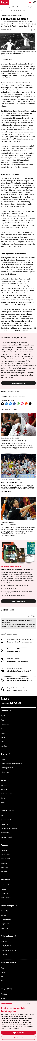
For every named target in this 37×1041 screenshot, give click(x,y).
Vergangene (5, 924)
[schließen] (34, 1003)
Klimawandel (5, 772)
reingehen (4, 872)
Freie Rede (4, 867)
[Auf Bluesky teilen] (10, 403)
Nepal (3, 759)
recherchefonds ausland (9, 828)
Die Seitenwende (6, 794)
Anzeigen (4, 981)
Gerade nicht (27, 1003)
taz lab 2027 (5, 928)
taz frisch (4, 889)
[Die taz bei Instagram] (19, 704)
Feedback (4, 994)
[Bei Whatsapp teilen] (18, 403)
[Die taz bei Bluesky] (15, 704)
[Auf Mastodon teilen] (6, 403)
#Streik (17, 391)
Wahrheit (4, 746)
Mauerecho (4, 863)
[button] (34, 2)
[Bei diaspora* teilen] (22, 403)
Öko (2, 720)
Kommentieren (13, 397)
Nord (2, 742)
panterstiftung (5, 833)
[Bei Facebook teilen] (14, 403)
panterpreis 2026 (6, 837)
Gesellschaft (5, 724)
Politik (3, 716)
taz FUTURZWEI (6, 946)
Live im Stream (6, 919)
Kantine (3, 972)
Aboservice (4, 998)
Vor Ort (3, 915)
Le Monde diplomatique (8, 950)
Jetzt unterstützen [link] (18, 383)
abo (2, 815)
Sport (2, 11)
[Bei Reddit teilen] (26, 403)
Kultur (3, 729)
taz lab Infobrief (6, 898)
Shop (2, 976)
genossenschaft (6, 820)
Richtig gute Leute (7, 768)
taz (5, 698)
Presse (3, 802)
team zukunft (5, 885)
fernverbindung (6, 854)
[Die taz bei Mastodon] (11, 704)
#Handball (11, 391)
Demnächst (4, 911)
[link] (3, 7)
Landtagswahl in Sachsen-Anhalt (11, 763)
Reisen (3, 968)
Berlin (3, 737)
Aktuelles (4, 785)
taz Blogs (4, 941)
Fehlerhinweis (22, 397)
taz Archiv (4, 954)
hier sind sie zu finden (27, 626)
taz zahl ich (4, 824)
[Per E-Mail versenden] (2, 403)
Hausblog (4, 789)
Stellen (3, 798)
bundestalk (4, 850)
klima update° (5, 859)
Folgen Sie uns (5, 703)
